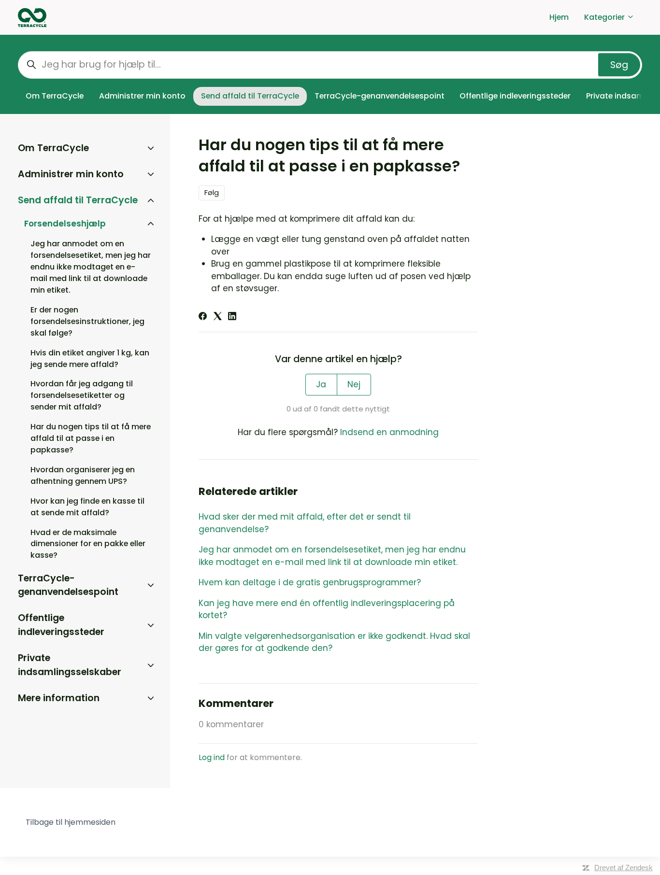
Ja (321, 384)
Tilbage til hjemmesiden (70, 822)
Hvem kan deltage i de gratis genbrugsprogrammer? (310, 582)
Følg (211, 192)
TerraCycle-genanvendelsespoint (380, 95)
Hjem (559, 17)
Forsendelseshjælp (65, 223)
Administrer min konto (142, 95)
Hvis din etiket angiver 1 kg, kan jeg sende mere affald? (89, 358)
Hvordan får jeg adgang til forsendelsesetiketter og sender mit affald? (81, 395)
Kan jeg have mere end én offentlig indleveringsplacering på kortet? (327, 609)
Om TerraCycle (55, 95)
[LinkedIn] (232, 317)
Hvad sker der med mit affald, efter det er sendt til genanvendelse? (305, 523)
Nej (353, 384)
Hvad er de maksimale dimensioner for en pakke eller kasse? (87, 544)
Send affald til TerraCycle (250, 95)
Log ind (212, 757)
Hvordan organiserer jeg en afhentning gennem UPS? (82, 475)
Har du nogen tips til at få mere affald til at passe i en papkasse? (90, 438)
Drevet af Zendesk (623, 867)
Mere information (59, 698)
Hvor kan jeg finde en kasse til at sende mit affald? (87, 506)
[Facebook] (203, 317)
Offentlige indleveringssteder (515, 95)
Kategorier (605, 17)
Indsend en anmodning (389, 432)
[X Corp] (218, 317)
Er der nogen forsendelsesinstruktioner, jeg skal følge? (87, 321)
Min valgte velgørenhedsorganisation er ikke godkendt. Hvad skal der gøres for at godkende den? (334, 642)
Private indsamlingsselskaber (69, 664)
